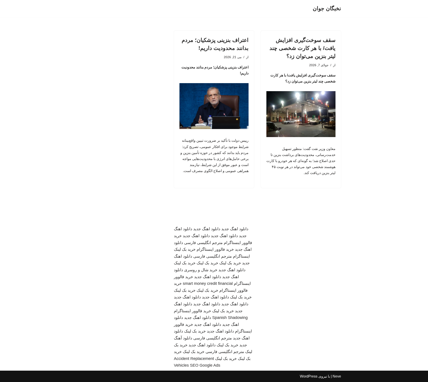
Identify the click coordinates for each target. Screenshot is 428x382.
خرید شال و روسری (200, 270)
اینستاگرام (241, 256)
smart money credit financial (208, 283)
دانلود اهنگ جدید (234, 229)
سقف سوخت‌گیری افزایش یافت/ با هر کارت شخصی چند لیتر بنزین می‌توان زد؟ (302, 48)
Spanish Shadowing (230, 317)
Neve (337, 376)
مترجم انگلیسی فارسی (203, 242)
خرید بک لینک (184, 249)
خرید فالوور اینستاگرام (215, 249)
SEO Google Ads (205, 365)
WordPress (308, 376)
